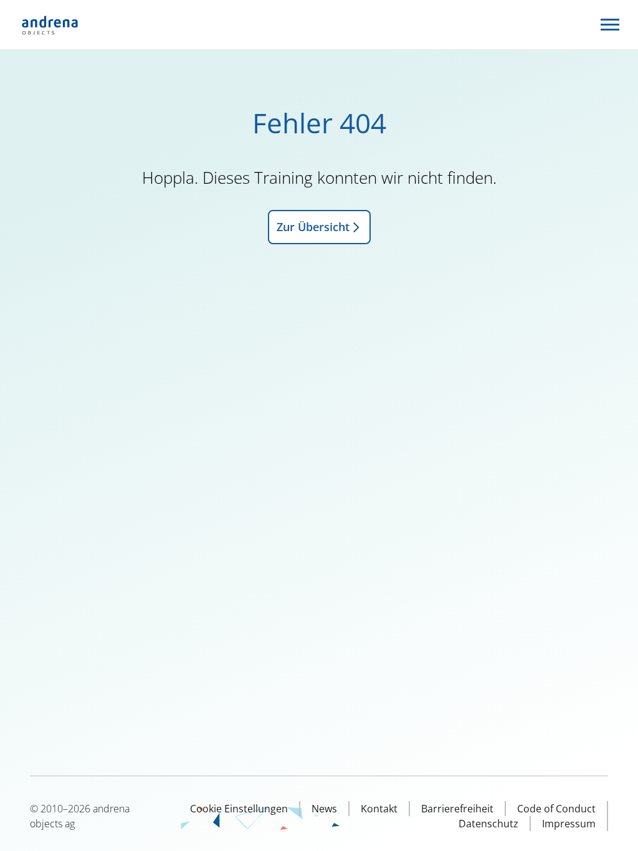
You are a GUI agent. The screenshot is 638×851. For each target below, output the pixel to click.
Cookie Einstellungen (239, 808)
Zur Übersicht (313, 226)
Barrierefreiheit (457, 808)
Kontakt (379, 808)
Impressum (569, 823)
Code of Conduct (556, 808)
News (324, 808)
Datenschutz (488, 823)
